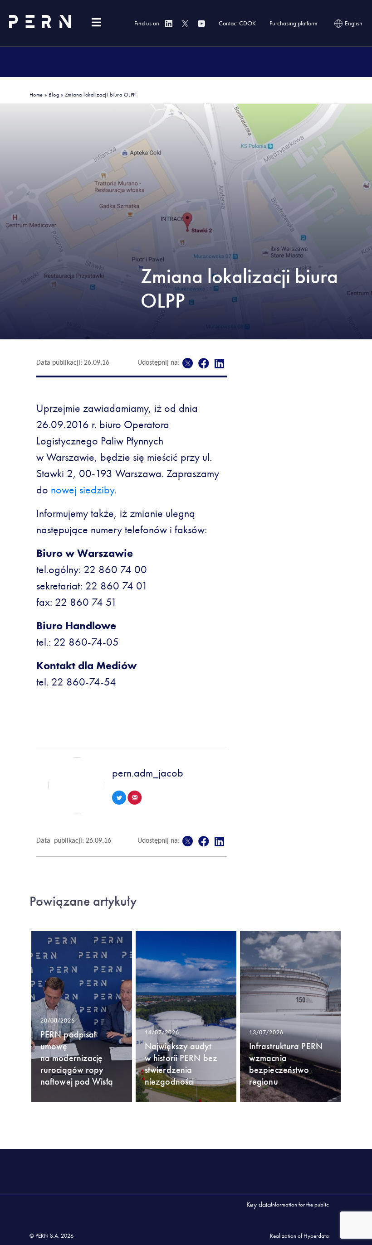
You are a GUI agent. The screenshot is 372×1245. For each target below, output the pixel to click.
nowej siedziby (82, 490)
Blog (54, 94)
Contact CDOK (237, 23)
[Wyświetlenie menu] (96, 22)
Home (36, 94)
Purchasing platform (293, 23)
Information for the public (300, 1204)
